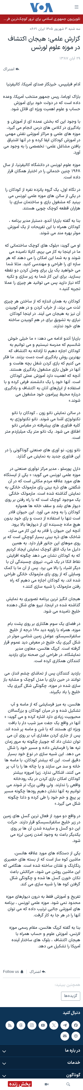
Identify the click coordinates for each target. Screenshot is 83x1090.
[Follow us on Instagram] (31, 1025)
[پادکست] (75, 1036)
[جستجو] (68, 1084)
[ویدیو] (46, 1084)
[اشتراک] (64, 1036)
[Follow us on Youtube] (43, 1025)
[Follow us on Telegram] (64, 1025)
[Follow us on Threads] (21, 1025)
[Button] (11, 69)
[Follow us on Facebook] (75, 1025)
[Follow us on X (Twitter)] (53, 1025)
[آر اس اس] (10, 1025)
